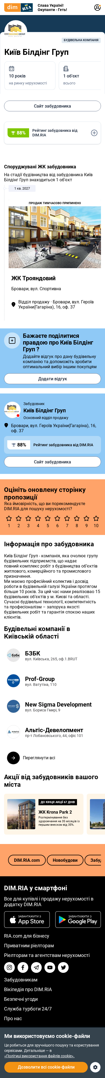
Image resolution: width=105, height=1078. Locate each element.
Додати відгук (52, 378)
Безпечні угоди (21, 999)
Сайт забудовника (52, 106)
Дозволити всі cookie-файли (46, 1067)
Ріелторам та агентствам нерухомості (47, 955)
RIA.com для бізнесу (26, 936)
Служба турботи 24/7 (28, 1009)
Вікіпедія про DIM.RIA (28, 989)
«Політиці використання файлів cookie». (39, 1056)
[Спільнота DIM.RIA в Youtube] (49, 967)
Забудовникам (20, 980)
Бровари (20, 288)
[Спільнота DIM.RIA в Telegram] (36, 967)
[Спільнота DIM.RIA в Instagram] (9, 967)
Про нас (13, 1018)
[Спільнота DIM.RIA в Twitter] (63, 967)
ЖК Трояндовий (33, 278)
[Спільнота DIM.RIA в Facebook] (23, 967)
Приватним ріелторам (29, 945)
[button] (52, 132)
